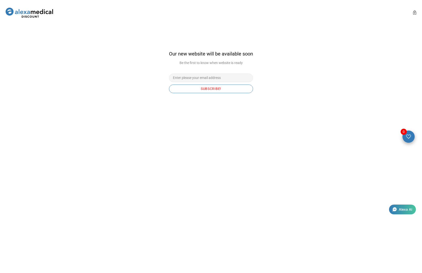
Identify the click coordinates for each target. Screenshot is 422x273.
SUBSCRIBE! (211, 89)
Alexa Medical (29, 13)
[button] (402, 209)
